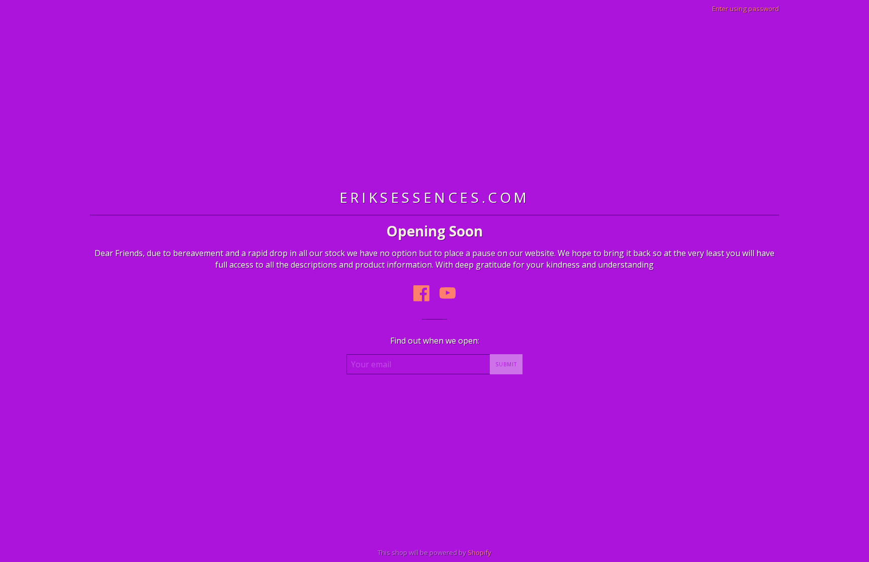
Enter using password (745, 8)
